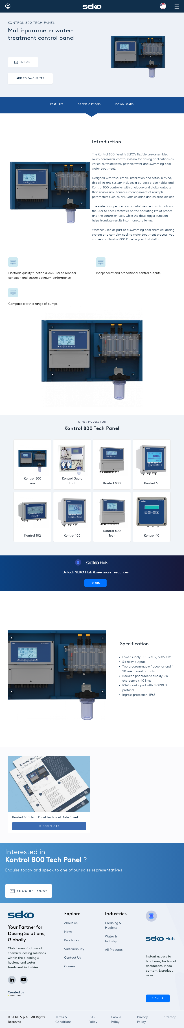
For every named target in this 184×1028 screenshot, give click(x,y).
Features (57, 104)
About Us (70, 923)
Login (95, 583)
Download (51, 826)
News (68, 932)
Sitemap (170, 1017)
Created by (16, 992)
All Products (114, 950)
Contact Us (72, 957)
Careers (69, 966)
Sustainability (74, 949)
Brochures (71, 940)
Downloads (124, 104)
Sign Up (157, 998)
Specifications (89, 104)
